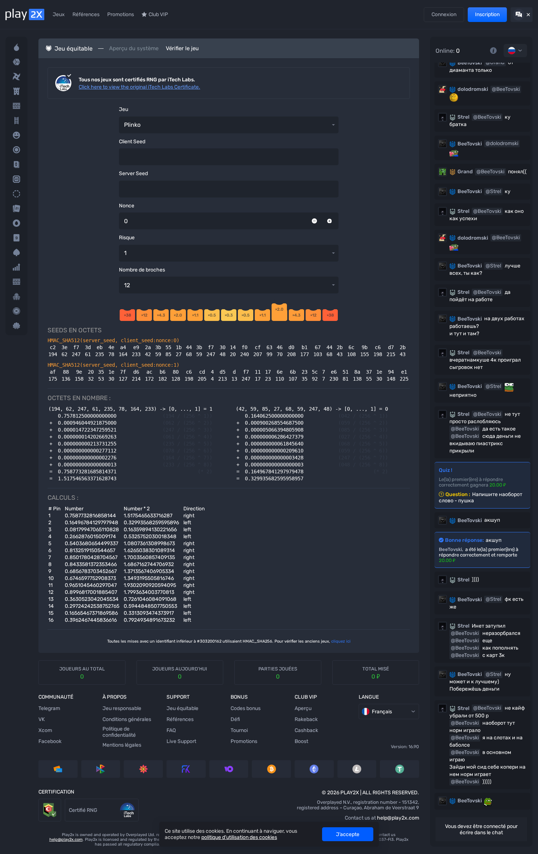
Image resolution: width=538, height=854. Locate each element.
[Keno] (16, 179)
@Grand (495, 62)
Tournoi (239, 730)
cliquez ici (341, 641)
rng (69, 802)
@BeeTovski (506, 89)
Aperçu (303, 708)
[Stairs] (16, 120)
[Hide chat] (522, 14)
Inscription (487, 14)
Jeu (123, 109)
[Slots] (16, 106)
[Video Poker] (16, 252)
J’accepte (347, 834)
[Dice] (16, 62)
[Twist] (16, 326)
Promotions (120, 14)
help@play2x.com (398, 818)
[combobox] (515, 50)
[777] (16, 282)
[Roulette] (16, 311)
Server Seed (133, 173)
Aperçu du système (133, 48)
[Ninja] (16, 77)
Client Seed (132, 141)
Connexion (443, 14)
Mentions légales (121, 745)
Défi (235, 719)
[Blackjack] (16, 208)
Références (86, 14)
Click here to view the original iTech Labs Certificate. (139, 87)
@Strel (493, 191)
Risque (127, 237)
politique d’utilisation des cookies (239, 837)
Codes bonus (246, 708)
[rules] (493, 50)
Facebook (49, 741)
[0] (314, 221)
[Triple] (16, 296)
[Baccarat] (16, 238)
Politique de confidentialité (119, 732)
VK (41, 719)
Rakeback (306, 719)
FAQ (171, 730)
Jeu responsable (121, 708)
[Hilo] (16, 164)
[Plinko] (16, 150)
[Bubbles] (16, 135)
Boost (301, 741)
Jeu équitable (182, 708)
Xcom (45, 730)
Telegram (49, 708)
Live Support (181, 741)
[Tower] (16, 91)
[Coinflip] (16, 223)
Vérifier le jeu (182, 48)
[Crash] (16, 267)
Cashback (306, 730)
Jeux (59, 14)
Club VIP (158, 14)
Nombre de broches (142, 270)
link (42, 802)
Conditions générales (126, 719)
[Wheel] (16, 194)
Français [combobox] (382, 712)
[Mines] (16, 47)
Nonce (126, 206)
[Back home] (24, 14)
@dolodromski (502, 143)
